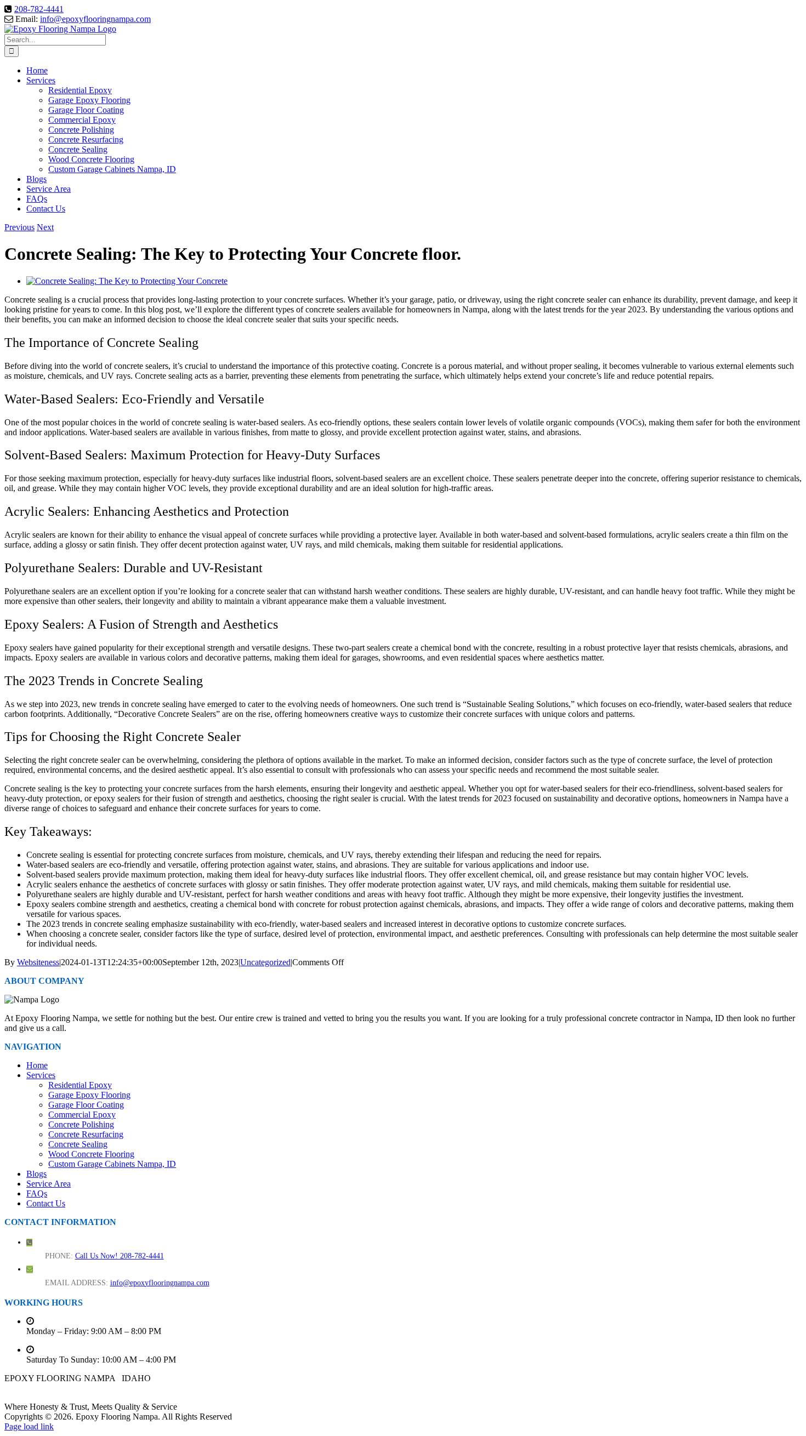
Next (45, 227)
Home (37, 1065)
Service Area (48, 1183)
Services (40, 1075)
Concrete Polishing (81, 1124)
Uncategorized (265, 962)
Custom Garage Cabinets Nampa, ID (112, 1164)
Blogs (36, 1173)
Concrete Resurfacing (85, 1134)
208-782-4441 (39, 9)
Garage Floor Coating (86, 1104)
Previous (19, 227)
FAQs (36, 1193)
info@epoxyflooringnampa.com (95, 19)
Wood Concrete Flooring (91, 1154)
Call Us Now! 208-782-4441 (119, 1256)
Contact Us (45, 1203)
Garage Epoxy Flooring (89, 1094)
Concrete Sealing (77, 1144)
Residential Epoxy (80, 1085)
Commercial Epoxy (82, 1114)
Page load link (29, 1426)
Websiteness (38, 962)
